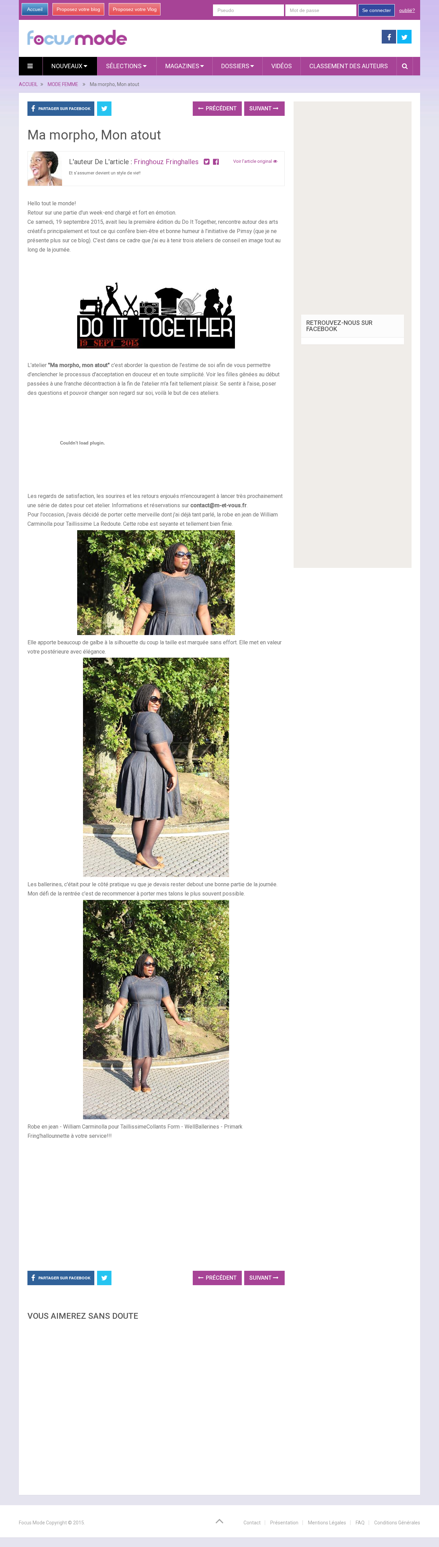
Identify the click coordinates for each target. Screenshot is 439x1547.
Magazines (182, 66)
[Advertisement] (156, 1406)
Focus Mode (32, 1522)
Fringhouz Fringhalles (166, 162)
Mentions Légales (327, 1522)
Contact (252, 1522)
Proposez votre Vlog (135, 9)
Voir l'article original (253, 161)
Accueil (35, 9)
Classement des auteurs (348, 66)
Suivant (261, 108)
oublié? (407, 10)
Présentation (284, 1522)
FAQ (360, 1522)
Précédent (220, 108)
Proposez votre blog (78, 9)
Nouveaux (67, 66)
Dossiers (235, 66)
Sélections (124, 66)
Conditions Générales (397, 1522)
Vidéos (281, 66)
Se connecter (376, 10)
